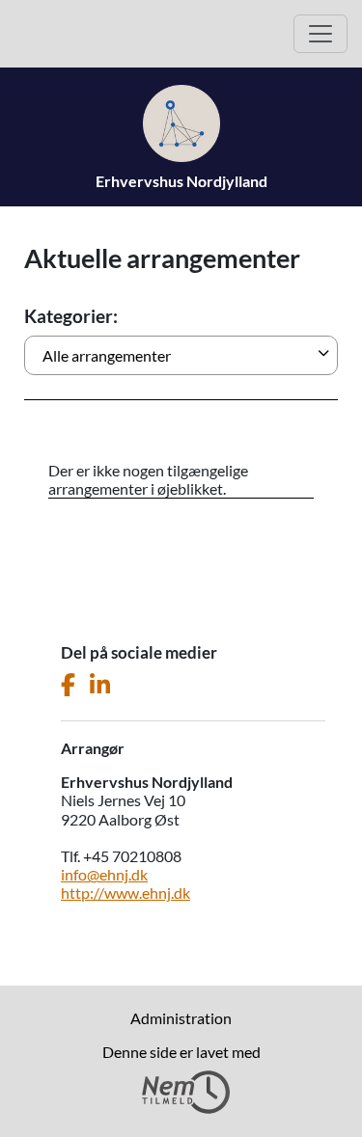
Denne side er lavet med (181, 1051)
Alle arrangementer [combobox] (106, 355)
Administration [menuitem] (181, 1018)
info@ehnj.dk (104, 874)
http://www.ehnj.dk (125, 892)
